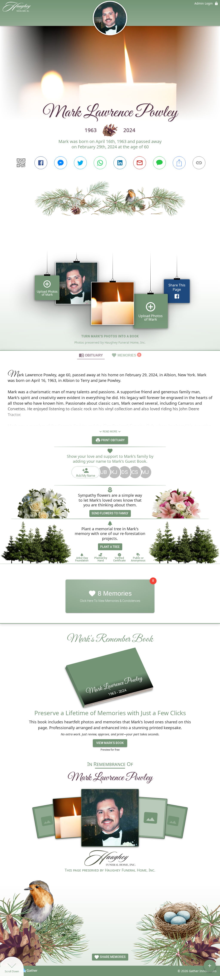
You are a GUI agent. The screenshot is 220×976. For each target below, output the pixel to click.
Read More (110, 431)
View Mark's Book (110, 743)
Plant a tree (110, 547)
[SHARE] (179, 162)
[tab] (91, 355)
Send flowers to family (110, 513)
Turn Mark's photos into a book (110, 336)
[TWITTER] (80, 162)
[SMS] (159, 162)
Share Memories (112, 957)
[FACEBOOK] (40, 162)
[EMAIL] (139, 162)
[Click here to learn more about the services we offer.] (110, 858)
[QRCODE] (21, 162)
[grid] (110, 294)
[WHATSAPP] (100, 162)
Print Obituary (113, 440)
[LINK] (198, 162)
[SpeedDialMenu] (210, 966)
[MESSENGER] (60, 162)
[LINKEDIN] (119, 162)
